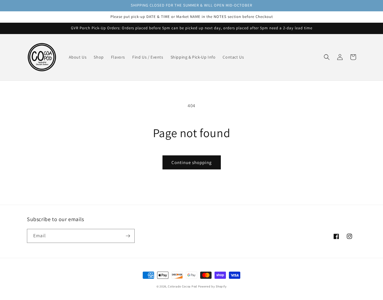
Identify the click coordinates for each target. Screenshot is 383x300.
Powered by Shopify (212, 286)
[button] (326, 57)
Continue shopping (191, 162)
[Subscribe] (127, 236)
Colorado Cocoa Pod (182, 286)
